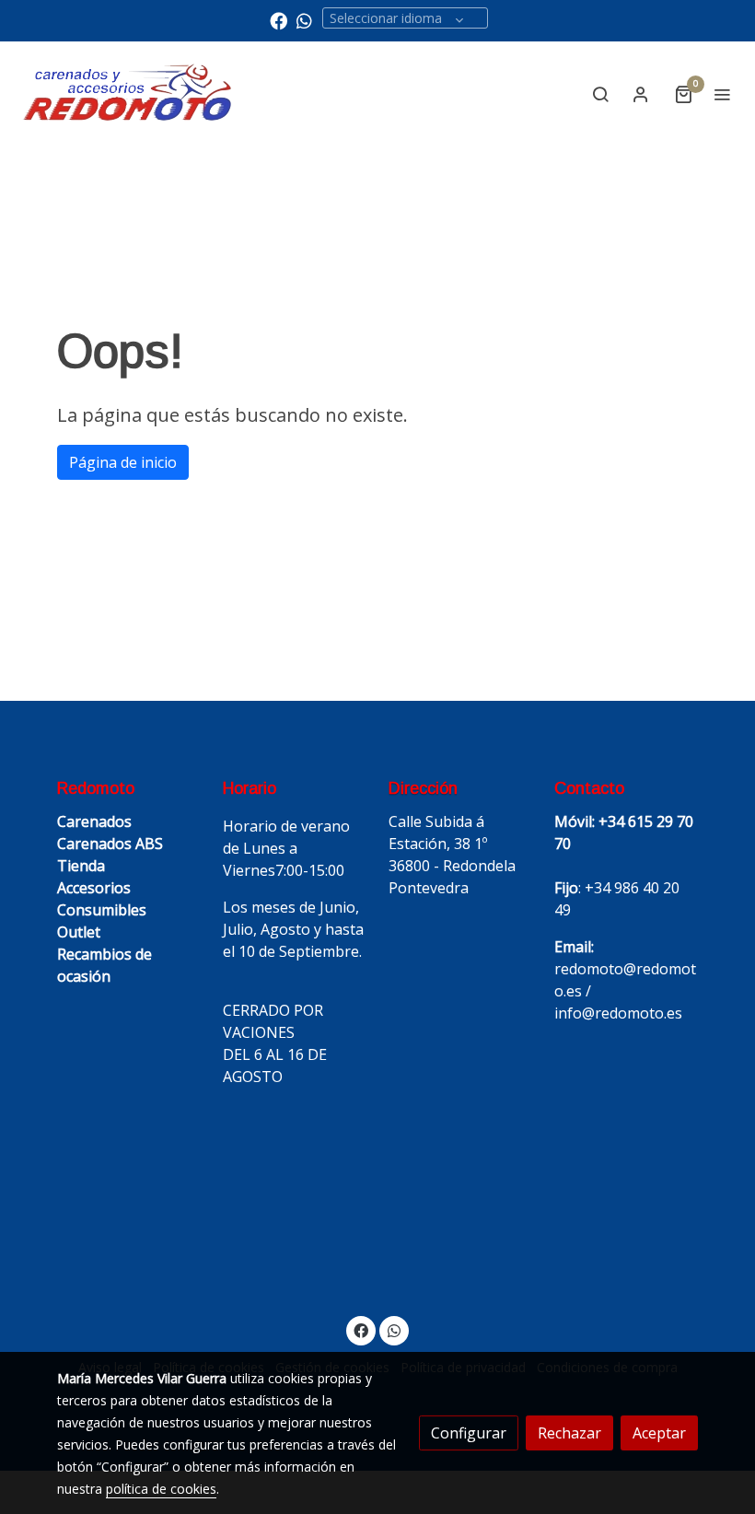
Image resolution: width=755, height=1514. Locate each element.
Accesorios (94, 888)
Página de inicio (123, 462)
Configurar (468, 1433)
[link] (128, 93)
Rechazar (569, 1433)
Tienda (81, 866)
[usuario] (640, 94)
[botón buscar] (600, 94)
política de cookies (161, 1488)
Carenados (94, 821)
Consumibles (101, 910)
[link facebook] (278, 20)
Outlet (78, 932)
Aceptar (659, 1433)
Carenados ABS (110, 843)
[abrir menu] (721, 94)
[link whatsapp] (304, 20)
